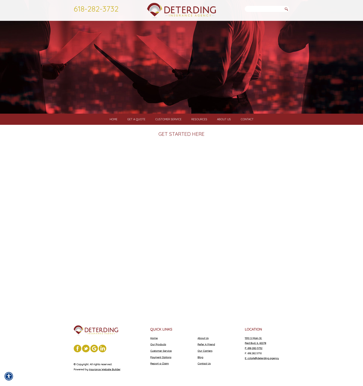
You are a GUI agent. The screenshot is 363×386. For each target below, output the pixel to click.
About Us (203, 338)
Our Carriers (205, 350)
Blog (200, 357)
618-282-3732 (96, 8)
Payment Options (160, 357)
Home (154, 338)
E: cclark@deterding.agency (262, 358)
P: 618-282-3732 (253, 348)
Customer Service (161, 350)
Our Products (158, 344)
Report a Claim (159, 363)
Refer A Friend (206, 344)
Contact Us (204, 363)
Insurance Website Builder (104, 369)
